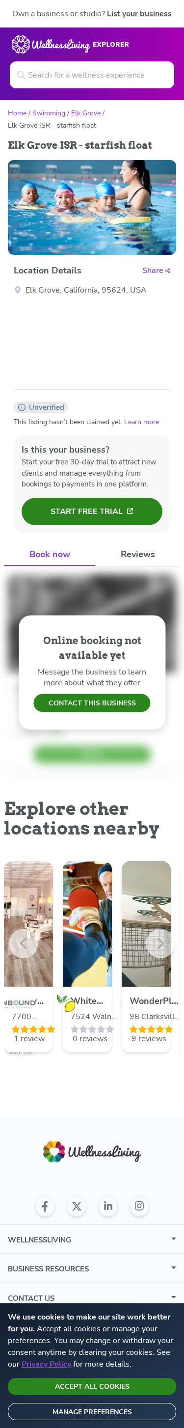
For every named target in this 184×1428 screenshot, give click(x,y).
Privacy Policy (46, 1364)
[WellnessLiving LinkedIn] (108, 1206)
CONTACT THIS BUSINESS (92, 703)
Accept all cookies (92, 1386)
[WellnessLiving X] (76, 1206)
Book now (49, 554)
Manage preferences (92, 1412)
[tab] (49, 555)
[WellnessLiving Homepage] (92, 1152)
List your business (139, 13)
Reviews (138, 554)
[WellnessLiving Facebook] (45, 1206)
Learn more (141, 422)
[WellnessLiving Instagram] (139, 1206)
